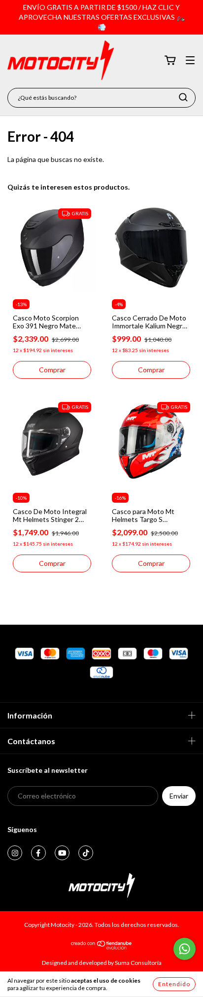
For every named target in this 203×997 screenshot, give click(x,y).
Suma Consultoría (138, 962)
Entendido (174, 984)
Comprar (52, 369)
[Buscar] (183, 97)
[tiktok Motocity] (85, 852)
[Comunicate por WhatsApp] (184, 949)
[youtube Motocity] (62, 852)
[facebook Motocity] (38, 852)
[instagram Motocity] (14, 852)
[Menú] (190, 61)
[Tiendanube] (102, 947)
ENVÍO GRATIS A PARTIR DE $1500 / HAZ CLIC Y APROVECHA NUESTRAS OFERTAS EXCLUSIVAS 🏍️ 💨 (102, 17)
